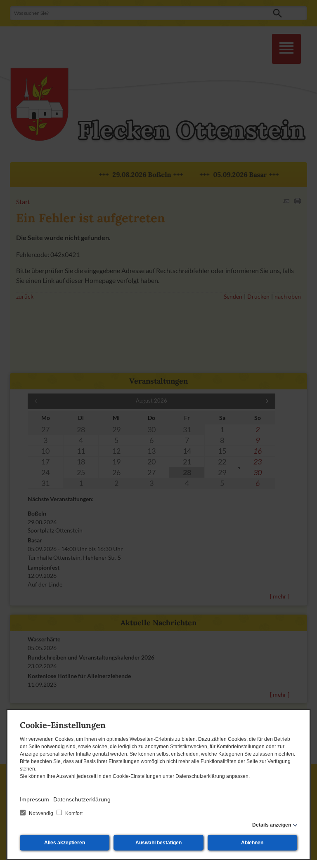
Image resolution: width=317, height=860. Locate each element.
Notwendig (41, 813)
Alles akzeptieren (64, 843)
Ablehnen (252, 843)
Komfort (73, 813)
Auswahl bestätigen (158, 843)
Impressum (34, 799)
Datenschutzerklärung (82, 799)
